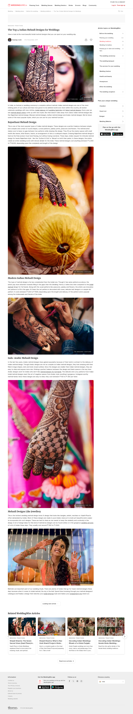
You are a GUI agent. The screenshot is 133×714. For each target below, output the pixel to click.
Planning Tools (34, 5)
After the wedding (106, 87)
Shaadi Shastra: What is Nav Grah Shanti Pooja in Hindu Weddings (50, 642)
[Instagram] (81, 681)
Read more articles (65, 661)
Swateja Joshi (17, 40)
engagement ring (76, 594)
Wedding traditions (45, 11)
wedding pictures (87, 523)
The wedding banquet (107, 61)
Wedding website (13, 699)
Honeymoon (104, 81)
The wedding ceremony (107, 56)
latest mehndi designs (73, 110)
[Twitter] (73, 681)
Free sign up (121, 5)
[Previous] (8, 636)
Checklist (103, 106)
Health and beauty (106, 76)
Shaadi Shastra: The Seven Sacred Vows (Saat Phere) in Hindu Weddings (21, 642)
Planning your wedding (106, 38)
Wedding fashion (105, 71)
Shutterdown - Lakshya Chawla (79, 99)
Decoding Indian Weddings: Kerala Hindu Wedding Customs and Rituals (110, 642)
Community (92, 5)
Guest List (103, 111)
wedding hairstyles (55, 110)
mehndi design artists (18, 113)
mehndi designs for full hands (50, 372)
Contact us (11, 680)
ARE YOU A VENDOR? (118, 2)
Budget (102, 116)
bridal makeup (40, 110)
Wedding (10, 11)
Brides (71, 5)
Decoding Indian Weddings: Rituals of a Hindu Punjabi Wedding (80, 642)
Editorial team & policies (15, 693)
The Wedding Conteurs (82, 272)
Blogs (84, 5)
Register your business (14, 688)
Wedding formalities (106, 45)
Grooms (78, 5)
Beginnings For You (84, 505)
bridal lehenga (49, 594)
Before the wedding (32, 11)
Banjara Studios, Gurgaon (81, 582)
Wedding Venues (46, 5)
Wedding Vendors (60, 5)
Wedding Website (105, 121)
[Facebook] (69, 681)
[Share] (86, 40)
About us (10, 691)
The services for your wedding (110, 66)
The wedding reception (107, 92)
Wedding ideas (19, 11)
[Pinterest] (77, 681)
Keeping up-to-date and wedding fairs (110, 50)
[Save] (91, 40)
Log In (114, 5)
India (103, 681)
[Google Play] (57, 688)
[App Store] (44, 688)
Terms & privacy (12, 683)
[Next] (125, 636)
